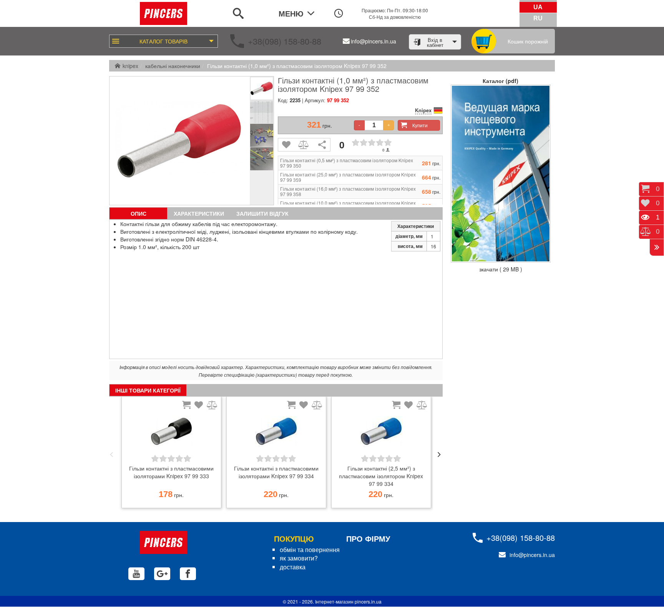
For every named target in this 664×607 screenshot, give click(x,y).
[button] (111, 454)
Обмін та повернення (310, 549)
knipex (130, 66)
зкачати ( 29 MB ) (500, 269)
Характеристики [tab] (199, 213)
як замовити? (299, 558)
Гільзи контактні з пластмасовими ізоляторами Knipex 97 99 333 (171, 472)
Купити (420, 125)
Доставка (292, 566)
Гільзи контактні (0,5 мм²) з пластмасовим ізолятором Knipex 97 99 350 (346, 163)
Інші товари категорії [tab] (148, 390)
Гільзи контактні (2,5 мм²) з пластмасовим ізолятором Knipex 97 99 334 (381, 475)
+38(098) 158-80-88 (284, 41)
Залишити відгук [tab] (262, 213)
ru (538, 18)
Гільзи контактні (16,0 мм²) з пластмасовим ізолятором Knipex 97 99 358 (348, 191)
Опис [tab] (138, 213)
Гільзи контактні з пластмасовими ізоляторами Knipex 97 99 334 (276, 472)
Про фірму (368, 538)
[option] (171, 454)
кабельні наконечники (172, 66)
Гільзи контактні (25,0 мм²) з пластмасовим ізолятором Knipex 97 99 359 (348, 177)
